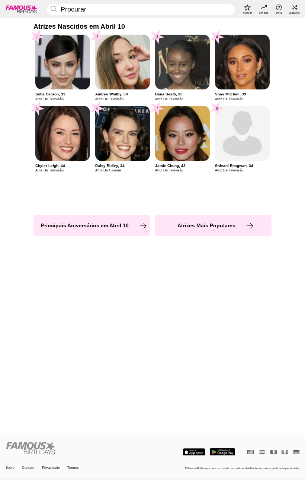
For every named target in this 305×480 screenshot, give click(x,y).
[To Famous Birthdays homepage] (21, 9)
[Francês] (273, 452)
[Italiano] (285, 452)
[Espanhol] (262, 452)
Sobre (10, 468)
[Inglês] (250, 452)
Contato (28, 468)
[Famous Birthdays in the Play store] (222, 452)
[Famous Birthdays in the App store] (194, 452)
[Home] (78, 448)
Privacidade (51, 468)
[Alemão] (296, 452)
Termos (73, 468)
